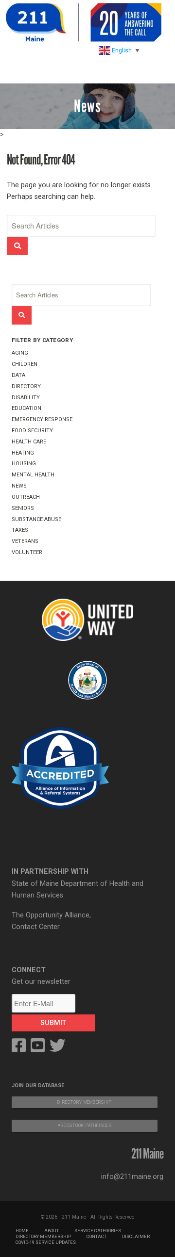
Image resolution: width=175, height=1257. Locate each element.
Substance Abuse (36, 519)
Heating (23, 453)
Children (24, 364)
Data (18, 375)
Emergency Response (42, 419)
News (19, 486)
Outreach (26, 497)
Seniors (23, 508)
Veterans (25, 541)
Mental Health (33, 475)
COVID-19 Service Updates (46, 1242)
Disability (26, 397)
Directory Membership (43, 1236)
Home (22, 1230)
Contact (96, 1236)
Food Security (32, 430)
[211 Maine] (83, 22)
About (51, 1230)
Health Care (29, 442)
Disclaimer (136, 1236)
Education (26, 408)
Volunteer (27, 552)
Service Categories (97, 1230)
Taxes (20, 530)
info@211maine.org (132, 1177)
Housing (24, 463)
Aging (20, 353)
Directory (26, 386)
